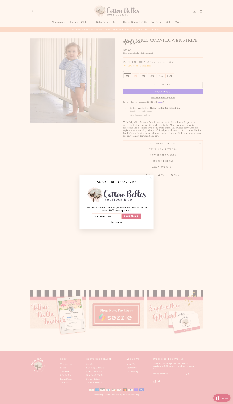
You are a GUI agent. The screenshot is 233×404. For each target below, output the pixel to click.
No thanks (116, 222)
